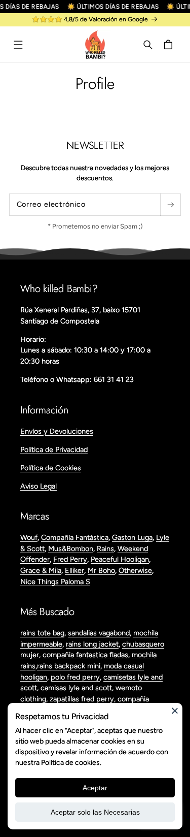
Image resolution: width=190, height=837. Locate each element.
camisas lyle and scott (76, 687)
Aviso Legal (38, 486)
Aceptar (95, 788)
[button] (18, 45)
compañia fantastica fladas (85, 654)
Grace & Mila (40, 570)
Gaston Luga (132, 537)
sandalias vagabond (99, 632)
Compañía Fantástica (74, 537)
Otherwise (135, 570)
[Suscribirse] (170, 205)
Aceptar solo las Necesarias (95, 812)
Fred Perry (70, 559)
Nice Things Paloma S (55, 581)
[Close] (174, 710)
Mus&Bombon (70, 548)
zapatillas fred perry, (84, 698)
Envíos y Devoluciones (56, 431)
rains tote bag (42, 632)
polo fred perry (75, 677)
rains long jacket (92, 644)
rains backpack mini (68, 665)
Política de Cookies (50, 467)
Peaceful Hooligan (120, 559)
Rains (105, 548)
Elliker (74, 570)
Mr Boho (101, 570)
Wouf (28, 537)
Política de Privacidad (54, 449)
